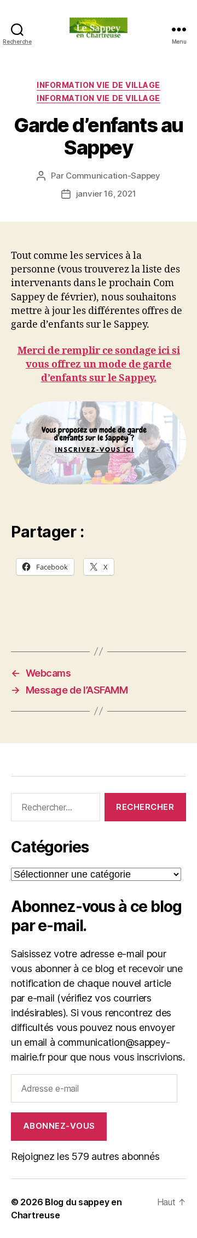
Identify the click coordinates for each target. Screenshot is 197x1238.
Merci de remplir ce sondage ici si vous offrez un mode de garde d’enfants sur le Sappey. (99, 364)
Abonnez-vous (59, 1126)
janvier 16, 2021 (106, 193)
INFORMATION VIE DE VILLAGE (98, 85)
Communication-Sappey (113, 175)
